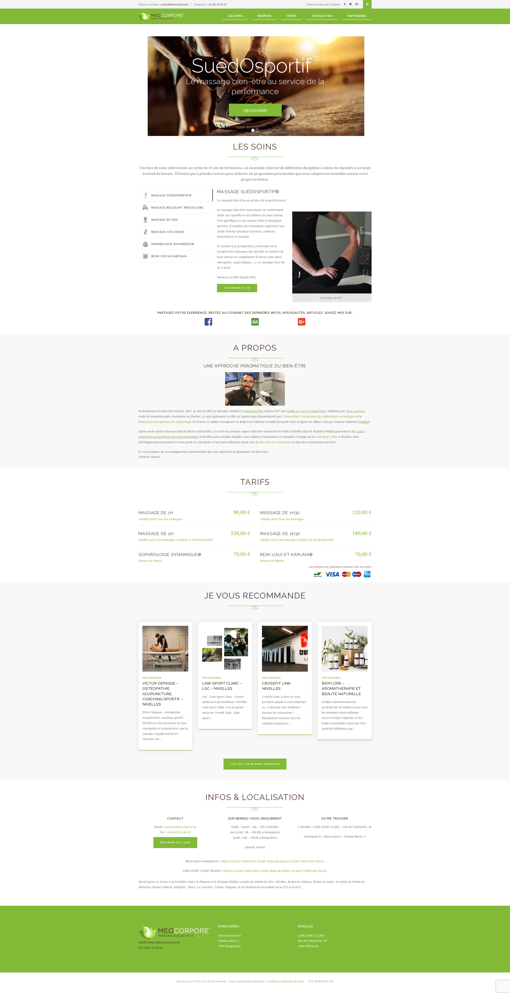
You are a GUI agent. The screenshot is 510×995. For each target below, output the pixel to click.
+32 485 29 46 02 (217, 4)
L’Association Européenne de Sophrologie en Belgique (318, 416)
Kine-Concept (355, 411)
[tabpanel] (292, 245)
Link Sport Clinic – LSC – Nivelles (222, 686)
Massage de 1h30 (280, 512)
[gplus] (357, 4)
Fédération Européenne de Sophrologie (165, 422)
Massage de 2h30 (280, 533)
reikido (364, 422)
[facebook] (344, 4)
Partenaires (151, 677)
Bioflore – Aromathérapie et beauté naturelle (341, 688)
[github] (350, 4)
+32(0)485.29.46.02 (178, 832)
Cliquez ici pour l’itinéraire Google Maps (247, 861)
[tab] (175, 195)
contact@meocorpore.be (174, 4)
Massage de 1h (155, 512)
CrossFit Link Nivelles (276, 686)
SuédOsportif (254, 411)
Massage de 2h (156, 533)
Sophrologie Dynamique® (169, 554)
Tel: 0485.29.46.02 (150, 948)
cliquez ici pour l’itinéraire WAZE (301, 861)
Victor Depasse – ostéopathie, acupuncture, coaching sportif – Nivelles (162, 694)
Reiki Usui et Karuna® (286, 554)
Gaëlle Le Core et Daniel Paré (306, 411)
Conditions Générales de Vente (285, 981)
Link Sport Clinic (326, 437)
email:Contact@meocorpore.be (159, 942)
